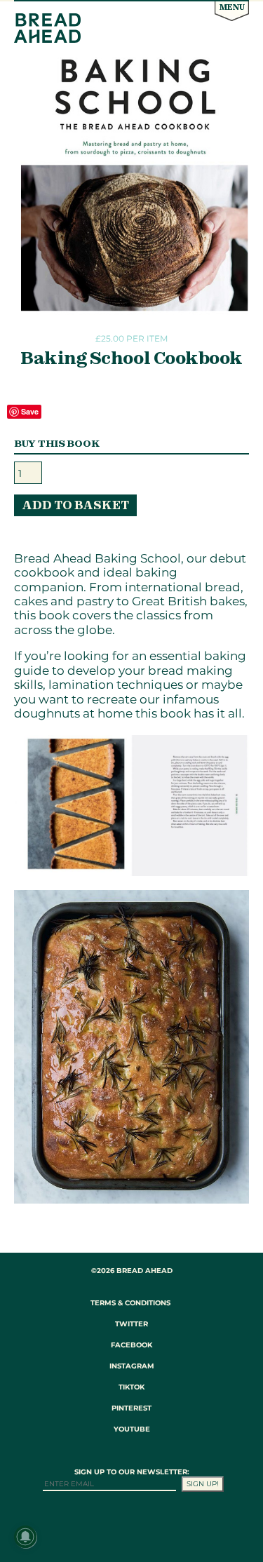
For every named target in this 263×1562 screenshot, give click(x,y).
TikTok (131, 1387)
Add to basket (75, 505)
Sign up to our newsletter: (131, 1472)
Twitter (131, 1323)
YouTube (132, 1429)
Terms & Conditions (130, 1302)
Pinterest (131, 1408)
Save (30, 411)
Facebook (131, 1344)
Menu (232, 7)
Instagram (131, 1366)
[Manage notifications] (25, 1537)
